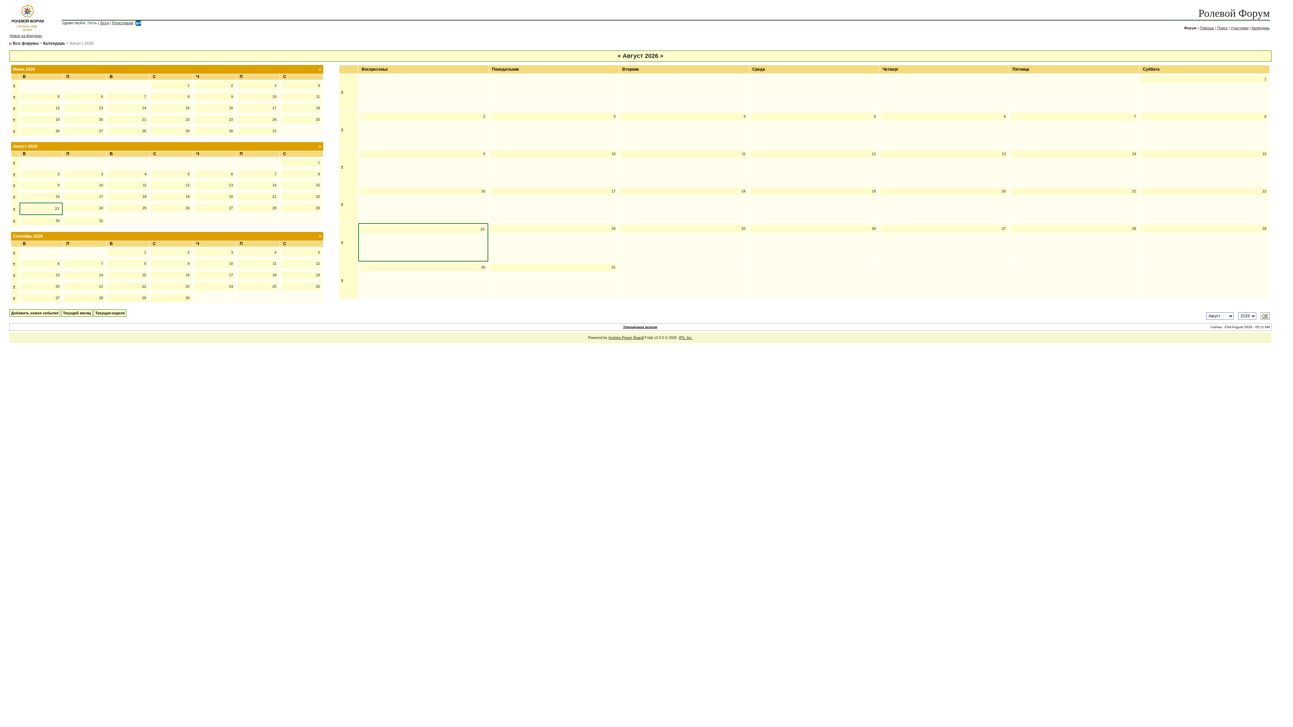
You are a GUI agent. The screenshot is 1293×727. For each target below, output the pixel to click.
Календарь (1261, 28)
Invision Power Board (625, 338)
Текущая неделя (110, 313)
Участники (1240, 28)
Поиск (1222, 28)
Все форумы (26, 43)
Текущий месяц (77, 313)
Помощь (1207, 28)
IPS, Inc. (686, 338)
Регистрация (122, 23)
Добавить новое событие (35, 313)
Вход (104, 23)
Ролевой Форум (1234, 13)
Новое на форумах (25, 36)
